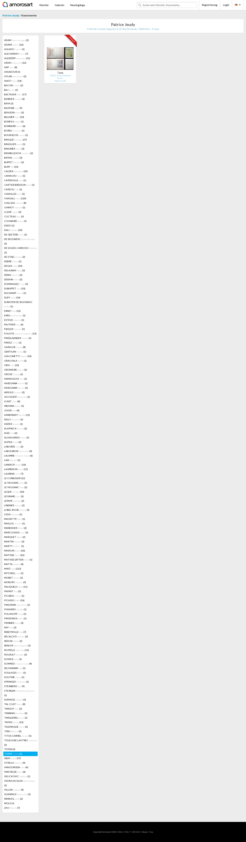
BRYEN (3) (13, 157)
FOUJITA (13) (20, 333)
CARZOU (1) (13, 189)
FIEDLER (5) (14, 329)
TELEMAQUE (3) (16, 726)
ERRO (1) (14, 315)
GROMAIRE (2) (15, 369)
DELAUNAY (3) (14, 270)
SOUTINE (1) (14, 677)
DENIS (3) (13, 274)
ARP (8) (10, 67)
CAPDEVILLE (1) (15, 180)
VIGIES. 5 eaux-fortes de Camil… (60, 76)
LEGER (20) (14, 491)
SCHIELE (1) (13, 659)
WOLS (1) (9, 803)
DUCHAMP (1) (15, 293)
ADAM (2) (16, 40)
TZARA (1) (13, 753)
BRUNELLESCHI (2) (18, 153)
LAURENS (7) (13, 473)
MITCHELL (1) (13, 573)
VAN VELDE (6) (14, 771)
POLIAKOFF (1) (15, 613)
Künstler (44, 5)
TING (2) (12, 731)
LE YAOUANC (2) (15, 487)
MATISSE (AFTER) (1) (18, 559)
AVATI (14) (13, 80)
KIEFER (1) (13, 424)
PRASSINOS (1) (15, 618)
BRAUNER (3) (14, 148)
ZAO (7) (12, 807)
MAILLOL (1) (14, 523)
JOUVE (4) (11, 410)
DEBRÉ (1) (12, 261)
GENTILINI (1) (15, 351)
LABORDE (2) (13, 446)
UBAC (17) (12, 758)
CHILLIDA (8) (15, 202)
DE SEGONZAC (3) (19, 241)
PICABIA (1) (14, 595)
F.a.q (151, 832)
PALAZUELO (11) (15, 586)
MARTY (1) (14, 546)
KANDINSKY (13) (17, 414)
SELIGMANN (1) (14, 668)
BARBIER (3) (14, 98)
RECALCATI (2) (16, 636)
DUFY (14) (12, 297)
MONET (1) (13, 577)
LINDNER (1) (14, 505)
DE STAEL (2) (14, 256)
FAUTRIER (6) (13, 324)
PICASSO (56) (14, 600)
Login (226, 4)
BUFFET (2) (14, 162)
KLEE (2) (10, 433)
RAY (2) (10, 627)
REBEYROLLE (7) (15, 631)
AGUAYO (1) (14, 49)
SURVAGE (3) (15, 699)
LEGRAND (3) (14, 496)
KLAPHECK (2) (15, 428)
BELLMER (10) (14, 117)
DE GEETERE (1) (15, 234)
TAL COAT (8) (14, 704)
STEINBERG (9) (14, 686)
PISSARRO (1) (15, 609)
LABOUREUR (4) (18, 451)
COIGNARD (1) (15, 221)
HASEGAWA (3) (16, 387)
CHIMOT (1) (14, 207)
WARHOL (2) (13, 798)
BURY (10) (11, 166)
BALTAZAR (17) (15, 94)
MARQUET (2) (14, 537)
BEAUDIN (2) (14, 112)
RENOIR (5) (17, 645)
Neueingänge (77, 5)
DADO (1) (9, 225)
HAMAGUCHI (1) (15, 378)
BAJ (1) (11, 89)
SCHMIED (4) (18, 663)
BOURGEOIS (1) (16, 135)
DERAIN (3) (13, 279)
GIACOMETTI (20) (17, 356)
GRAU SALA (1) (15, 360)
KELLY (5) (13, 419)
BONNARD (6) (14, 126)
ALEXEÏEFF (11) (17, 58)
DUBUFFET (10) (14, 288)
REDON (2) (13, 641)
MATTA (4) (13, 564)
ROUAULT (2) (15, 654)
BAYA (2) (8, 103)
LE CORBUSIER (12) (14, 478)
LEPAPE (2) (14, 500)
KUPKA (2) (12, 442)
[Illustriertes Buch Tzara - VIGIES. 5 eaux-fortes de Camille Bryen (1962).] (60, 55)
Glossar (144, 832)
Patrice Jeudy (11, 15)
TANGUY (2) (13, 708)
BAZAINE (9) (13, 108)
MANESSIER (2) (15, 528)
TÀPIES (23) (13, 722)
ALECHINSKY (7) (16, 53)
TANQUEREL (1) (15, 717)
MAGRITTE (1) (14, 518)
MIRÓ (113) (12, 568)
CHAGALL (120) (15, 198)
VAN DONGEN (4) (16, 767)
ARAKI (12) (15, 62)
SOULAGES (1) (15, 672)
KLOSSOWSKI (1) (16, 437)
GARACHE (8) (15, 347)
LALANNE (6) (18, 455)
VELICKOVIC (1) (17, 776)
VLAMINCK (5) (17, 794)
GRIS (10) (11, 365)
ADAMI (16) (13, 44)
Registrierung (209, 4)
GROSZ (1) (13, 374)
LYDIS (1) (13, 514)
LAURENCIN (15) (16, 469)
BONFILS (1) (14, 121)
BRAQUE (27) (15, 139)
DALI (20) (13, 230)
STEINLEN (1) (19, 693)
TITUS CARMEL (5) (17, 735)
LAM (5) (12, 460)
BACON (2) (13, 85)
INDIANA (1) (14, 405)
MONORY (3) (15, 582)
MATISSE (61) (14, 555)
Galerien (59, 5)
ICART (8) (12, 401)
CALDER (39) (16, 171)
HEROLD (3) (14, 392)
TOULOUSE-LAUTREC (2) (20, 742)
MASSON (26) (14, 550)
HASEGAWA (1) (16, 383)
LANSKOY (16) (15, 464)
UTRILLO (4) (14, 762)
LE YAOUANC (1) (15, 482)
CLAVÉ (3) (12, 211)
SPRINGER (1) (16, 681)
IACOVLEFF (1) (17, 396)
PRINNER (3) (13, 622)
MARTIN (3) (14, 541)
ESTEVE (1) (14, 320)
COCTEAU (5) (14, 216)
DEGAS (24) (13, 265)
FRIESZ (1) (12, 342)
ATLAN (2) (15, 76)
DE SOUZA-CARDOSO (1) (20, 250)
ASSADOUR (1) (12, 71)
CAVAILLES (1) (14, 193)
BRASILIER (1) (14, 144)
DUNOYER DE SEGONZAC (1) (18, 304)
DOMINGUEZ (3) (16, 284)
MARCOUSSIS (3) (16, 532)
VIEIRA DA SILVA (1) (19, 783)
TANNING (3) (15, 713)
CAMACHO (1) (14, 175)
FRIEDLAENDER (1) (17, 338)
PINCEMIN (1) (17, 604)
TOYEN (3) (9, 749)
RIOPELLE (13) (16, 650)
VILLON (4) (14, 789)
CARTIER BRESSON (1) (19, 184)
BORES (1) (14, 130)
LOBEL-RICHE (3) (16, 509)
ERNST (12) (12, 310)
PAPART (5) (12, 591)
